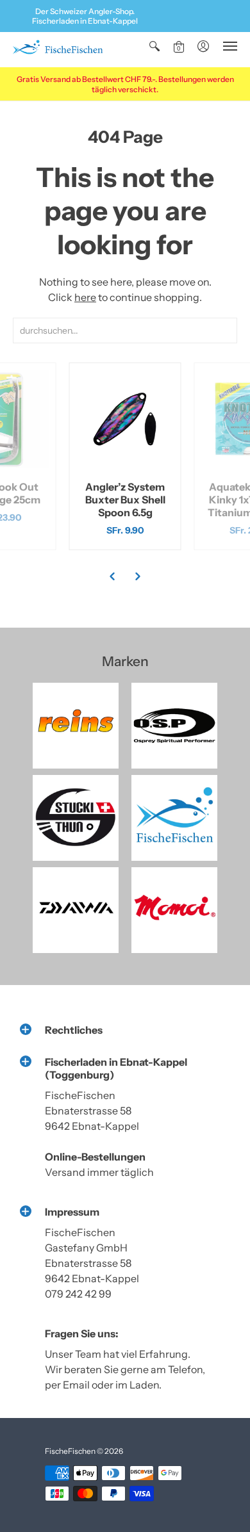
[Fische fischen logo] (174, 818)
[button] (154, 46)
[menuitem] (154, 46)
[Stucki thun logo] (76, 818)
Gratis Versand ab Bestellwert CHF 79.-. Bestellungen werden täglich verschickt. (125, 84)
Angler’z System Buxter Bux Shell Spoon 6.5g (125, 499)
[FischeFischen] (58, 49)
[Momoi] (174, 910)
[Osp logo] (174, 726)
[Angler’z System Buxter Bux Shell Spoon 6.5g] (125, 419)
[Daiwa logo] (76, 910)
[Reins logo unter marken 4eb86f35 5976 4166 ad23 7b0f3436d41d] (76, 726)
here (85, 297)
